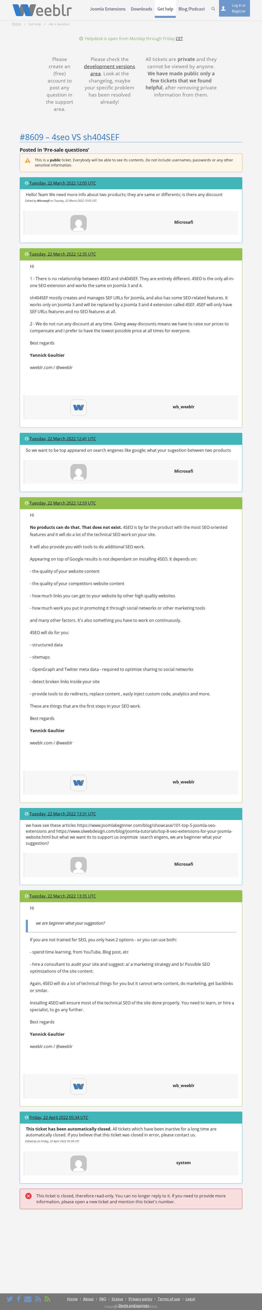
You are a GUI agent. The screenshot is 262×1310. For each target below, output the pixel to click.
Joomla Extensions (108, 9)
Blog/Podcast (191, 9)
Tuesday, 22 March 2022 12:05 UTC (62, 183)
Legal (190, 1298)
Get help (165, 9)
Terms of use (169, 1298)
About (88, 1298)
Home (16, 24)
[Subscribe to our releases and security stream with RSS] (47, 1299)
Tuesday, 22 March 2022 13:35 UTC (62, 896)
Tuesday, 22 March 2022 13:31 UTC (62, 814)
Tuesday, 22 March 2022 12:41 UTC (62, 439)
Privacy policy (140, 1298)
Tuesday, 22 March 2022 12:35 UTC (62, 254)
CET (179, 38)
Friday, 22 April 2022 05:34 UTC (58, 1117)
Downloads (141, 9)
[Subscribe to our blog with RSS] (38, 1299)
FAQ (102, 1298)
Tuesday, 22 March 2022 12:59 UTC (62, 503)
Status (117, 1298)
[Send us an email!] (27, 1299)
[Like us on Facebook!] (19, 1299)
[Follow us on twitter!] (9, 1299)
